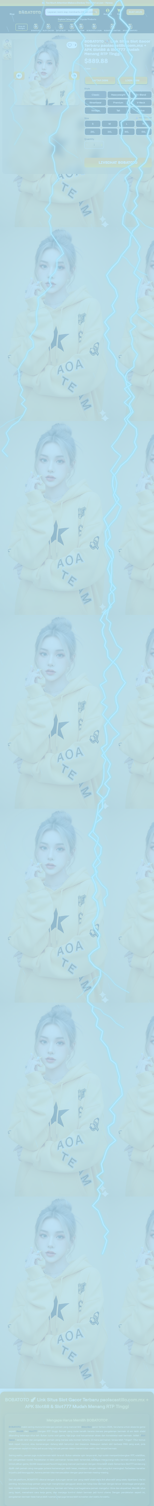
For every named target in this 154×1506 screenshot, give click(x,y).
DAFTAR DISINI (100, 80)
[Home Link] (30, 12)
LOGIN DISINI (132, 80)
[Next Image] (74, 75)
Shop (12, 14)
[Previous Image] (19, 75)
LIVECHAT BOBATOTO (118, 162)
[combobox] (69, 12)
